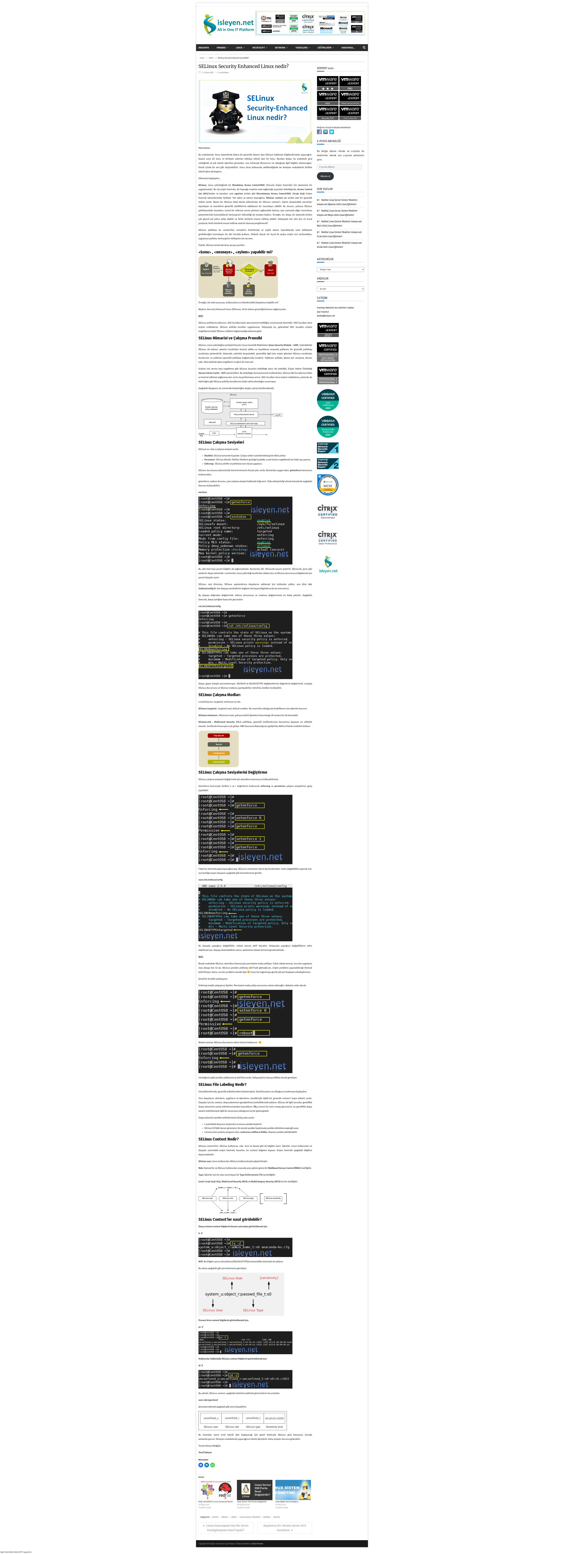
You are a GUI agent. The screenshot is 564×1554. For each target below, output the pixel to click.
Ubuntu (276, 1517)
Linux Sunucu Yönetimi (250, 1517)
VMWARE (221, 47)
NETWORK (280, 47)
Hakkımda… (348, 47)
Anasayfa (203, 47)
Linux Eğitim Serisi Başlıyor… (287, 1501)
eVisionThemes (257, 1544)
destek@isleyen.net (326, 316)
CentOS (215, 1517)
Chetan (15, 1552)
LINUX (239, 47)
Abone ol (325, 176)
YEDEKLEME (302, 47)
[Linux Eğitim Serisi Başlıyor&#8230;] (293, 1490)
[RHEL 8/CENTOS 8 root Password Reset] (216, 1490)
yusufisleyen (224, 72)
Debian (224, 1517)
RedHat (266, 1517)
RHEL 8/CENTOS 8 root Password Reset (215, 1501)
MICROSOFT (258, 47)
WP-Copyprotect (25, 1552)
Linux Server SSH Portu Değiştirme (252, 1501)
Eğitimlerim (324, 47)
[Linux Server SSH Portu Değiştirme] (254, 1490)
